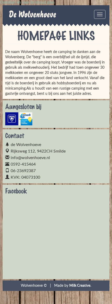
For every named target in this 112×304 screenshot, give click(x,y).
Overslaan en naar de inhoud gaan (27, 2)
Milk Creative (79, 286)
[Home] (16, 15)
